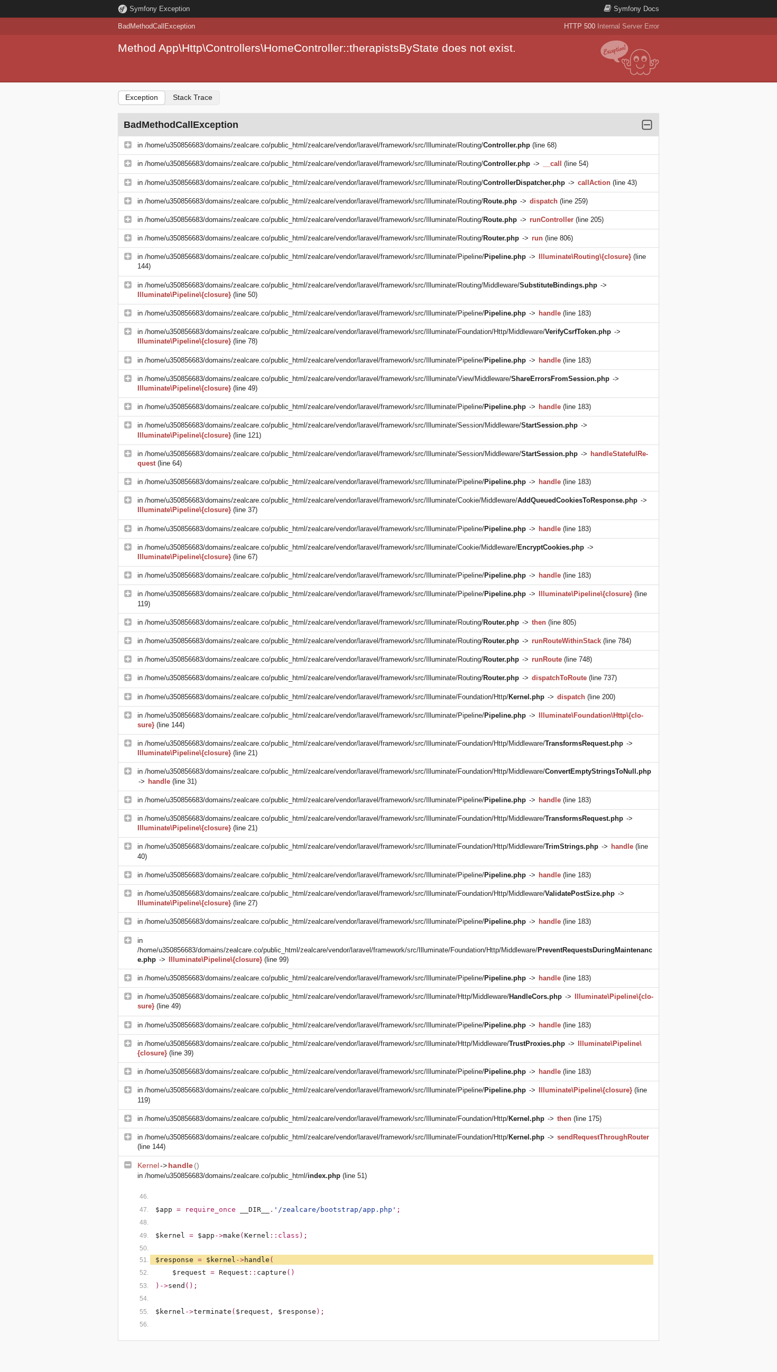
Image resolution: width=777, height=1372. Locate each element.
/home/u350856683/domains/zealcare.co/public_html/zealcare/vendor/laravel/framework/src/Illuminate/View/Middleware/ (377, 379)
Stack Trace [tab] (192, 97)
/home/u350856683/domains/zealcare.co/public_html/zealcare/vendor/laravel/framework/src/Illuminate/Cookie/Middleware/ (391, 500)
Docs (636, 9)
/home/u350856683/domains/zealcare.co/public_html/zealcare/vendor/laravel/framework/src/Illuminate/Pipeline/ (335, 257)
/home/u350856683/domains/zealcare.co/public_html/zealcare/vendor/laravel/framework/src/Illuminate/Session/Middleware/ (361, 425)
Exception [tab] (141, 97)
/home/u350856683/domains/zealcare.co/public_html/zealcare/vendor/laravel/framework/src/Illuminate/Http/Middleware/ (353, 996)
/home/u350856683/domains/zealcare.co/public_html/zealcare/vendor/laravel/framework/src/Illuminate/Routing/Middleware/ (371, 285)
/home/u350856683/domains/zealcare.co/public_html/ (242, 1176)
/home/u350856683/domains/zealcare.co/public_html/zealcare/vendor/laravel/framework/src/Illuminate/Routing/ (337, 145)
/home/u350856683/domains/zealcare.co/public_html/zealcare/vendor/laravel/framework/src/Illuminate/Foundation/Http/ (344, 697)
